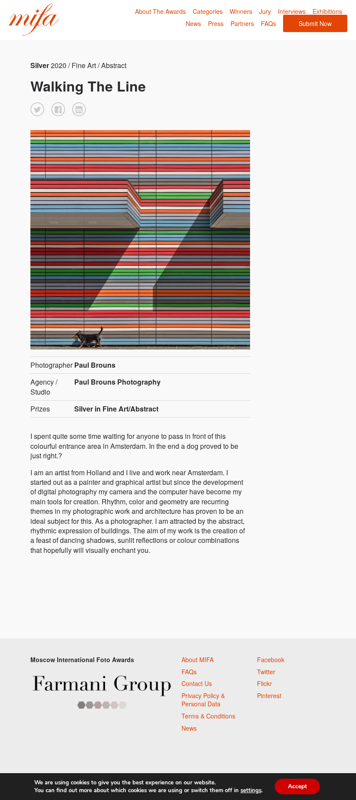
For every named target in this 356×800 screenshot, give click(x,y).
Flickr (264, 683)
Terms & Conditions (208, 716)
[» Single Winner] (34, 19)
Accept (297, 786)
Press (216, 23)
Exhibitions (327, 11)
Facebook (270, 659)
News (193, 23)
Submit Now (315, 23)
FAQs (268, 23)
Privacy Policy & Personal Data (203, 700)
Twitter (266, 671)
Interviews (292, 11)
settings (251, 790)
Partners (242, 23)
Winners (241, 11)
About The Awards (160, 11)
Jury (265, 11)
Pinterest (269, 695)
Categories (208, 11)
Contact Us (196, 683)
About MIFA (197, 659)
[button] (37, 109)
